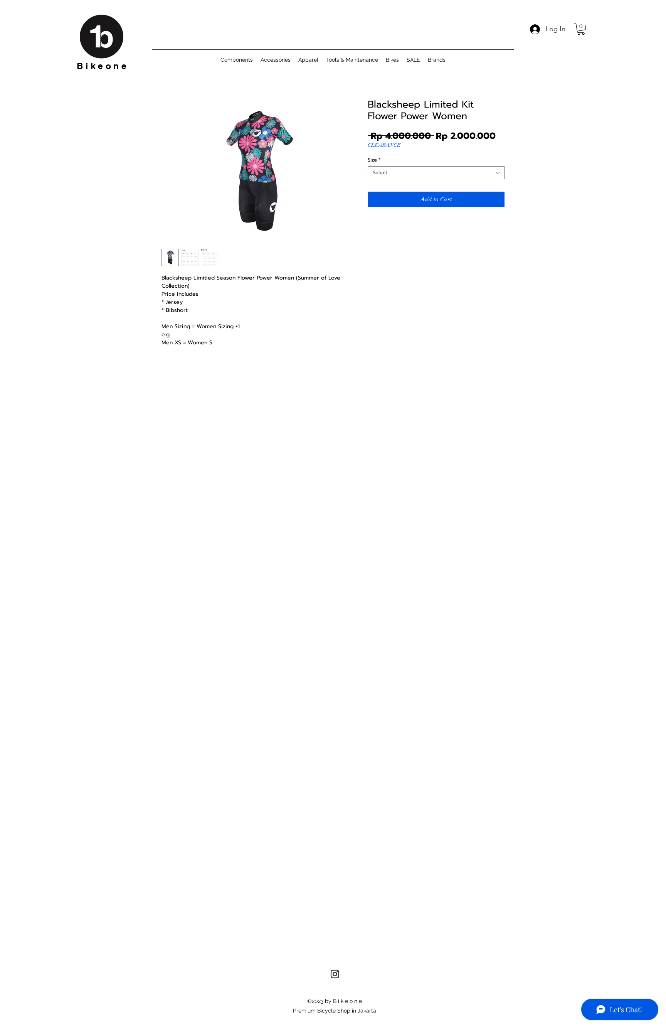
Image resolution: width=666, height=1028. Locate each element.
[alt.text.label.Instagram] (335, 974)
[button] (581, 29)
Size (374, 160)
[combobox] (436, 172)
